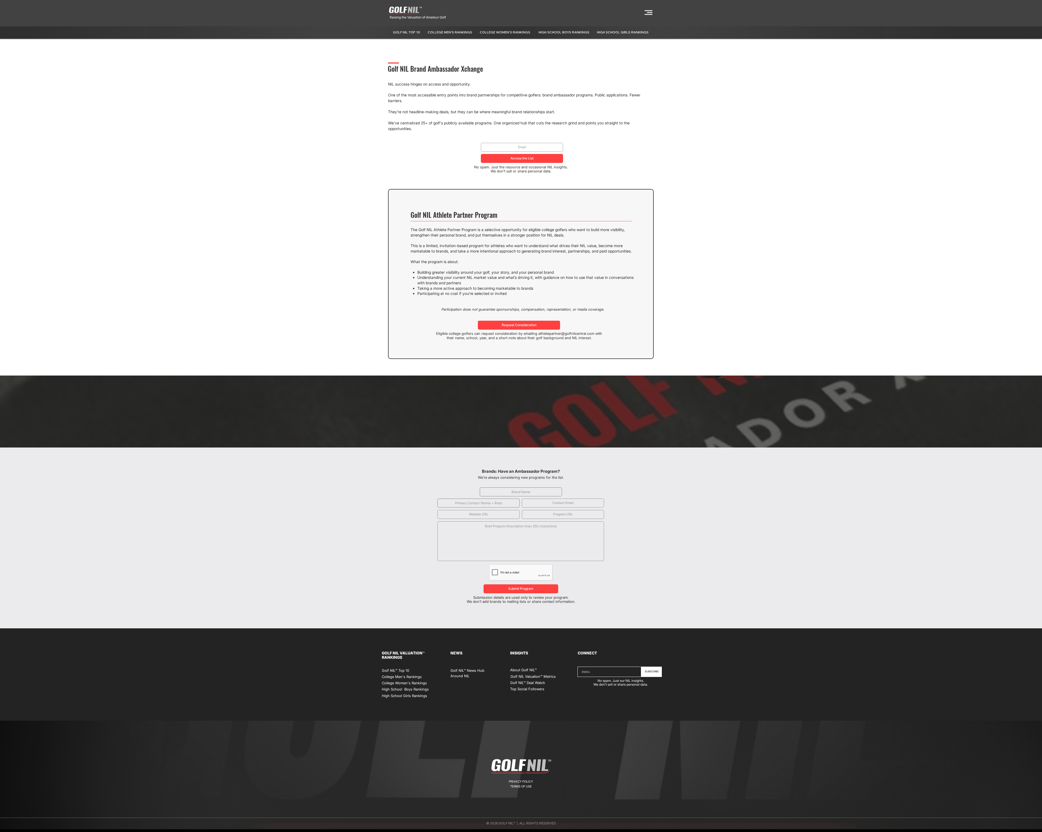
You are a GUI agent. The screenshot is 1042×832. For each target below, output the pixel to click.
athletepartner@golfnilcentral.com (566, 333)
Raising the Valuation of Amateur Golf (418, 17)
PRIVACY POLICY (521, 781)
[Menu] (648, 12)
